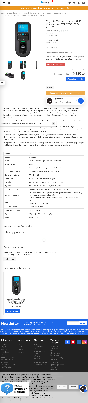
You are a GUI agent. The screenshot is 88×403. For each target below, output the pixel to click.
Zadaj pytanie (10, 259)
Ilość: (74, 69)
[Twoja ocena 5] (67, 31)
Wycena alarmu (39, 349)
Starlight (21, 352)
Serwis (3, 355)
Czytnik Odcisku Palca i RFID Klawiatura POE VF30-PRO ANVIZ (16, 301)
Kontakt (4, 349)
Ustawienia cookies (8, 364)
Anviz (56, 36)
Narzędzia (39, 340)
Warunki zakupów (54, 341)
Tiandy (20, 347)
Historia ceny (51, 40)
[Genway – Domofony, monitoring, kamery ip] (45, 2)
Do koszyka (13, 311)
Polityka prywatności (54, 368)
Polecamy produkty (13, 232)
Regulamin (54, 362)
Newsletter (5, 352)
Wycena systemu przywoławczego (40, 363)
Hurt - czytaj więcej (56, 64)
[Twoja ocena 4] (65, 31)
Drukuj (51, 88)
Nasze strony (24, 340)
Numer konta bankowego (55, 354)
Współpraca (5, 347)
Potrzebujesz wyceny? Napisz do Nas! (66, 93)
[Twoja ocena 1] (59, 31)
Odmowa (73, 387)
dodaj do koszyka (76, 79)
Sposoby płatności (57, 365)
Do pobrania (5, 362)
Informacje (6, 340)
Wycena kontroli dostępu (40, 352)
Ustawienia (62, 387)
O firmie (4, 344)
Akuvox (20, 349)
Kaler (19, 344)
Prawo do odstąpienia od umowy (55, 348)
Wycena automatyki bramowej (38, 358)
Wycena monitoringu (38, 345)
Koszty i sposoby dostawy (56, 358)
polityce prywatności (14, 400)
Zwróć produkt (6, 367)
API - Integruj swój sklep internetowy (8, 358)
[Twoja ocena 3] (63, 31)
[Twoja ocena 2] (61, 31)
